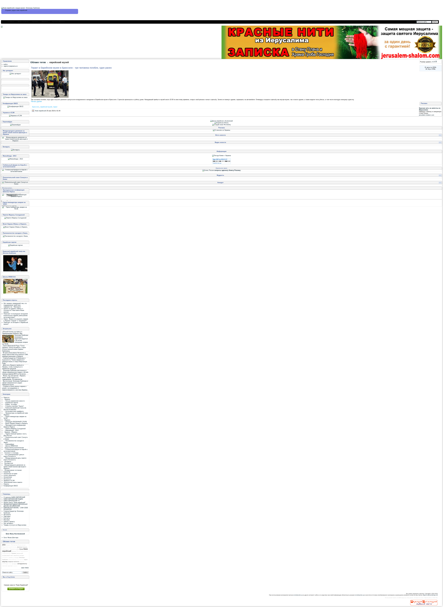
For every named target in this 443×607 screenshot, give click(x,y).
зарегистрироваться (11, 66)
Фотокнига (7, 514)
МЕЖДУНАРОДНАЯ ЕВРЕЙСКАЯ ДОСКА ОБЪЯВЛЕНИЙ (15, 505)
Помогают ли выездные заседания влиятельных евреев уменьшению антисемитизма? (16, 315)
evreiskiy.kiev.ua (298, 595)
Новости (6, 397)
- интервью (7, 461)
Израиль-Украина (9, 549)
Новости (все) (23, 22)
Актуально (7, 479)
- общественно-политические (14, 448)
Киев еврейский (40, 110)
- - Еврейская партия (11, 403)
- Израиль (7, 420)
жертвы (5, 561)
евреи (25, 559)
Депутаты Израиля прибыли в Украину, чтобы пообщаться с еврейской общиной (13, 366)
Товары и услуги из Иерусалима (15, 525)
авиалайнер (12, 559)
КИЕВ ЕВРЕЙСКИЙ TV (12, 501)
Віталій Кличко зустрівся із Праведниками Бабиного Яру (12, 332)
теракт (55, 107)
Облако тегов (38, 62)
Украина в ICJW (9, 480)
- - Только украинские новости (14, 401)
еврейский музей (46, 107)
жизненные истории (10, 473)
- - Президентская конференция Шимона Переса (15, 426)
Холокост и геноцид (13, 557)
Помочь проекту (9, 521)
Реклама (7, 520)
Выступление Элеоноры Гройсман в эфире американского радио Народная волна (15, 382)
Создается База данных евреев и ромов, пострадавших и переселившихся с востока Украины (14, 388)
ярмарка (15, 565)
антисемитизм (20, 559)
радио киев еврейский (19, 10)
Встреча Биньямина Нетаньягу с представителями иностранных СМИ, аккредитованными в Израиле (15, 354)
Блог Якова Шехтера (11, 537)
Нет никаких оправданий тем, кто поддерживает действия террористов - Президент (15, 305)
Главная (11, 22)
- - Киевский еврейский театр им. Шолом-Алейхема (15, 408)
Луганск (14, 551)
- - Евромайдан (9, 444)
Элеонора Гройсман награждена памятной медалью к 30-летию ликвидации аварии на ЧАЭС (15, 339)
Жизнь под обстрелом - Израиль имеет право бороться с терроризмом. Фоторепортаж (14, 377)
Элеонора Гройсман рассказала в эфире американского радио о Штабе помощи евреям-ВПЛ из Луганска (15, 372)
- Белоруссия (8, 463)
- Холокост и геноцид (11, 453)
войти (5, 64)
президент (14, 563)
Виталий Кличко (11, 547)
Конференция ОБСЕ (11, 486)
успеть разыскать (10, 475)
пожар (9, 563)
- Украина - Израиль (10, 432)
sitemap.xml (434, 595)
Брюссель (35, 107)
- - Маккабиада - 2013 (11, 430)
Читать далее (36, 101)
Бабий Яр (7, 472)
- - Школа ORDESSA (11, 446)
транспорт (10, 565)
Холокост (5, 557)
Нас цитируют (8, 523)
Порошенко (6, 553)
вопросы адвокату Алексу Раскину (227, 170)
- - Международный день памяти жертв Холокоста (15, 459)
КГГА (17, 549)
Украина (35, 22)
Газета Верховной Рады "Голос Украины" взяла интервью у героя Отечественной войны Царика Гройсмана (14, 348)
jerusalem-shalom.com (426, 115)
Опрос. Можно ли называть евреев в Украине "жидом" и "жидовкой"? (16, 320)
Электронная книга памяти (13, 482)
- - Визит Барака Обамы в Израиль (16, 423)
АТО (4, 545)
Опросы (6, 484)
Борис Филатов (12, 545)
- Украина (7, 399)
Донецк (19, 547)
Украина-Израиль (58, 22)
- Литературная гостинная (13, 470)
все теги (24, 568)
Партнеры (7, 516)
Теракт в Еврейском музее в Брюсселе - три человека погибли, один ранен (71, 67)
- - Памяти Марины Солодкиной (14, 428)
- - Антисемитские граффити (14, 411)
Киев (21, 549)
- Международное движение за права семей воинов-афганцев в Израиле (15, 466)
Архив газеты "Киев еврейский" (14, 502)
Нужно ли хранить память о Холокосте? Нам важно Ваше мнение (14, 310)
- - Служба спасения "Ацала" (14, 406)
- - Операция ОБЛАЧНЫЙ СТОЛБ (15, 422)
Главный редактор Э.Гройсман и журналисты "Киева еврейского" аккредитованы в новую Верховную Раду (14, 360)
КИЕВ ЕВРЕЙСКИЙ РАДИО (13, 499)
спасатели (4, 565)
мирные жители (13, 561)
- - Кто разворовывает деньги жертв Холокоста (14, 455)
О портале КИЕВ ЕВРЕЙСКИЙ (14, 497)
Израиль (45, 22)
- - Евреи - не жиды (10, 404)
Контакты (7, 518)
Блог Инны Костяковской (15, 534)
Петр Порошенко (22, 551)
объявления (8, 477)
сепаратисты (22, 564)
